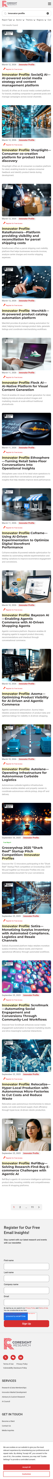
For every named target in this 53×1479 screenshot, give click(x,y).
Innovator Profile (26, 64)
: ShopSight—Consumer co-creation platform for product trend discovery (26, 155)
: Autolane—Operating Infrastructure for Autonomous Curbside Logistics (25, 774)
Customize (26, 1474)
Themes (29, 20)
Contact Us (6, 1426)
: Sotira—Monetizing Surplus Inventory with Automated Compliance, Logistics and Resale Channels (26, 933)
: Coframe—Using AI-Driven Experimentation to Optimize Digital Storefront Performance (25, 540)
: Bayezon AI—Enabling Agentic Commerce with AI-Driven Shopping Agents (25, 620)
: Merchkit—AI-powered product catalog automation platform (25, 314)
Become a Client (8, 1421)
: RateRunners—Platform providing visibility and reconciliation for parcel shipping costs (21, 236)
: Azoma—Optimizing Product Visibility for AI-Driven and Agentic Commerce (25, 699)
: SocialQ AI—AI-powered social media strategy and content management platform (26, 80)
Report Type (7, 20)
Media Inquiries (8, 1430)
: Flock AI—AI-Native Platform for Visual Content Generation (25, 386)
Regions (40, 20)
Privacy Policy (30, 1308)
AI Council (6, 1401)
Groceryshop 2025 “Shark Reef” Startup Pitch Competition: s (22, 853)
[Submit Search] (5, 13)
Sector (19, 20)
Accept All (26, 1467)
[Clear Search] (48, 13)
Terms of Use (43, 1308)
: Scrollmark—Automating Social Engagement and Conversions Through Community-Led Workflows (25, 1012)
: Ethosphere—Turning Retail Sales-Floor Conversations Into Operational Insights (25, 463)
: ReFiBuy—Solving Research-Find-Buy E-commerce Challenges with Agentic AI (26, 1168)
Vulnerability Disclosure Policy (15, 1368)
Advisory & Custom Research (13, 1397)
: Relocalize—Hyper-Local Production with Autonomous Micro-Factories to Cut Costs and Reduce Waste (26, 1091)
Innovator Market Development (14, 1392)
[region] (26, 1460)
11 (32, 1207)
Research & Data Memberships (14, 1388)
